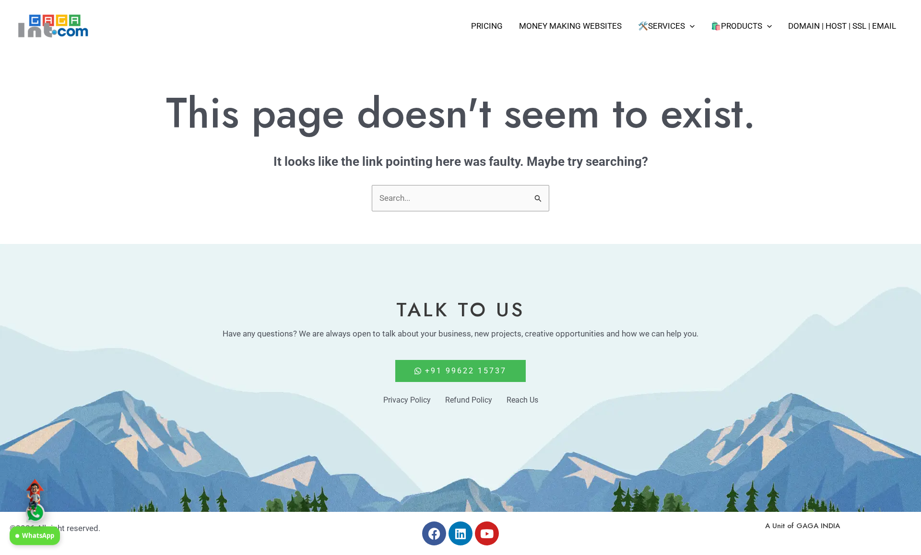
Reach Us (522, 400)
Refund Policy (468, 400)
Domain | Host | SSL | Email (842, 26)
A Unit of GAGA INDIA (802, 525)
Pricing (487, 26)
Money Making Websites (570, 26)
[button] (690, 26)
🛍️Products (736, 26)
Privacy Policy (407, 400)
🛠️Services (661, 26)
